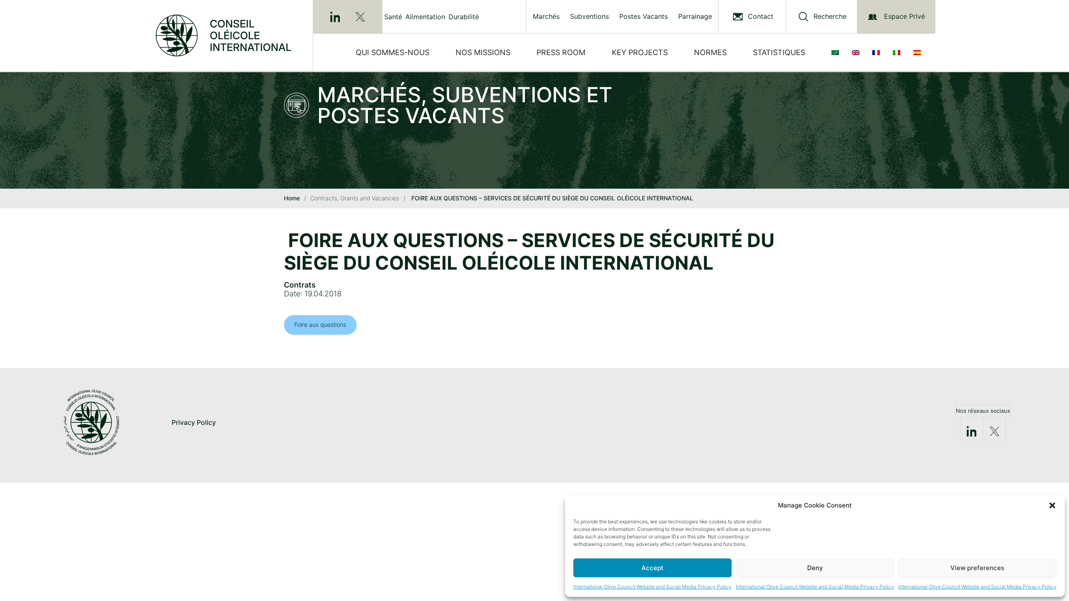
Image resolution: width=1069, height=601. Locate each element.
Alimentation (425, 17)
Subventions (589, 16)
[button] (1052, 505)
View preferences (977, 568)
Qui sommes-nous (392, 52)
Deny (815, 568)
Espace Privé (904, 16)
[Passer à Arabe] (836, 52)
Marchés (546, 16)
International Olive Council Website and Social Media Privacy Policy (652, 586)
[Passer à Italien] (898, 52)
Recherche (829, 16)
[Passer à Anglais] (857, 52)
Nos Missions (483, 52)
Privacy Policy (194, 422)
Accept (652, 568)
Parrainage (695, 16)
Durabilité (463, 17)
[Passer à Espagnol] (918, 52)
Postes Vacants (643, 16)
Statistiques (779, 52)
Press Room (561, 52)
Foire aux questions (320, 324)
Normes (710, 52)
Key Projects (640, 52)
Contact (760, 16)
